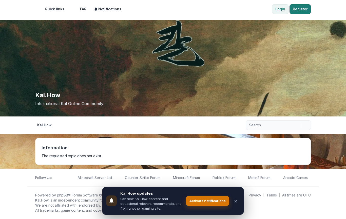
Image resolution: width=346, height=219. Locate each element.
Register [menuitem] (300, 9)
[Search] (296, 125)
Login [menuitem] (280, 9)
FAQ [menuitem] (83, 9)
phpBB (62, 195)
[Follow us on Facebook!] (55, 178)
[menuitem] (52, 9)
